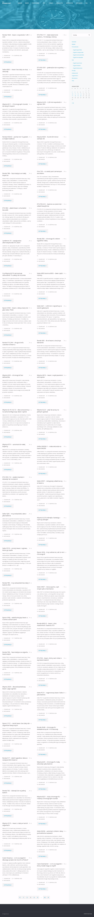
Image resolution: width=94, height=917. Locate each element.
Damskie (74, 41)
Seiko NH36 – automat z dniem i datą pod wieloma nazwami (50, 832)
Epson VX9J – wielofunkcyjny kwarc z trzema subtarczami (15, 618)
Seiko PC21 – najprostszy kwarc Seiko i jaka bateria (50, 694)
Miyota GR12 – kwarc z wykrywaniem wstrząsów (50, 376)
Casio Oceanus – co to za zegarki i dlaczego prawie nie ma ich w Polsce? (15, 859)
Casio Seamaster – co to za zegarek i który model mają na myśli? (49, 865)
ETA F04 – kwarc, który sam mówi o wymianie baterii (49, 659)
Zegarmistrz (75, 75)
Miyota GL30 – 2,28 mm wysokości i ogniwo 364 (49, 103)
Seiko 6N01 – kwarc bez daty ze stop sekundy (15, 70)
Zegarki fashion (77, 65)
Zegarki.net (6, 3)
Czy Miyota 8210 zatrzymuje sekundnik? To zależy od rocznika (14, 274)
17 (72, 95)
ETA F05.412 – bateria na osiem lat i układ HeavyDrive (49, 205)
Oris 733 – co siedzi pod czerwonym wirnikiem (49, 172)
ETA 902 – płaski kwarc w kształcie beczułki (14, 209)
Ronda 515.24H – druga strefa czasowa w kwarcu (12, 343)
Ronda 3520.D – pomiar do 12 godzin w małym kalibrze (15, 138)
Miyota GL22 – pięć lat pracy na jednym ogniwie (48, 411)
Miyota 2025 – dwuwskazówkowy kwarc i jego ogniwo (14, 688)
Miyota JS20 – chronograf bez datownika (12, 376)
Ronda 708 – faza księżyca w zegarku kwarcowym (15, 653)
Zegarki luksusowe (77, 68)
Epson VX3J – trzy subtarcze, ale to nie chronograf (50, 553)
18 (75, 95)
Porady (73, 70)
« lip (73, 103)
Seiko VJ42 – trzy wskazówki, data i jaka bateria (14, 515)
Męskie (73, 44)
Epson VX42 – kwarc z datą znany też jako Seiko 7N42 (15, 309)
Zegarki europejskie (78, 57)
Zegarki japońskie (77, 50)
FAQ (73, 80)
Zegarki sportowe (77, 63)
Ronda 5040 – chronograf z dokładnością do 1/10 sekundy (47, 728)
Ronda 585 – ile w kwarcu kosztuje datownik (49, 342)
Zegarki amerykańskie (78, 55)
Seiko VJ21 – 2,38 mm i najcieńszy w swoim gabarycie (49, 307)
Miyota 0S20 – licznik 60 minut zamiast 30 (47, 138)
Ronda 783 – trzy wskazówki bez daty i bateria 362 (15, 584)
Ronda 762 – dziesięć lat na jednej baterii (14, 792)
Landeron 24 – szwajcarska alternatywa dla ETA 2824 (11, 242)
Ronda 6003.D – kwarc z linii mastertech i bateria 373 (46, 624)
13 (80, 94)
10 (72, 94)
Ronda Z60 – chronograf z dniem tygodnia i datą (48, 240)
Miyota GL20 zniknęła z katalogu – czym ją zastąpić (49, 519)
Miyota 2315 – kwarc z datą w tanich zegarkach (15, 824)
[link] (90, 3)
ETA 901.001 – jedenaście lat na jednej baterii (50, 69)
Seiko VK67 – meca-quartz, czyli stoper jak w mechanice (48, 588)
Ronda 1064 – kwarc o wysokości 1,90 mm (15, 36)
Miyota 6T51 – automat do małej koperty (13, 445)
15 (44, 897)
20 (80, 95)
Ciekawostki (75, 73)
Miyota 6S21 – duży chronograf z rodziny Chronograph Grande (48, 798)
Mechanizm (7, 57)
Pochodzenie (75, 47)
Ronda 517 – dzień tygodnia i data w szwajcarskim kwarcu (14, 759)
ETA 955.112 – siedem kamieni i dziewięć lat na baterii (13, 478)
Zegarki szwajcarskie (78, 52)
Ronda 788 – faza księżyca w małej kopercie (14, 174)
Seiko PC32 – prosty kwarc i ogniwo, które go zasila (14, 549)
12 (78, 94)
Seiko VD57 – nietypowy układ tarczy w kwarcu (49, 482)
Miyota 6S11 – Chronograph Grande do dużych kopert (15, 105)
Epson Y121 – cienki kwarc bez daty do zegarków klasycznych (15, 724)
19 (78, 95)
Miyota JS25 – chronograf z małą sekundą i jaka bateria (48, 763)
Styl (73, 60)
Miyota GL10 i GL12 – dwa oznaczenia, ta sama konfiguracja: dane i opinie (15, 411)
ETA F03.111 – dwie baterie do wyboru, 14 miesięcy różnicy (47, 36)
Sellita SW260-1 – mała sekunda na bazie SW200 (49, 447)
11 (75, 94)
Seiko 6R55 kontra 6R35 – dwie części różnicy (50, 274)
